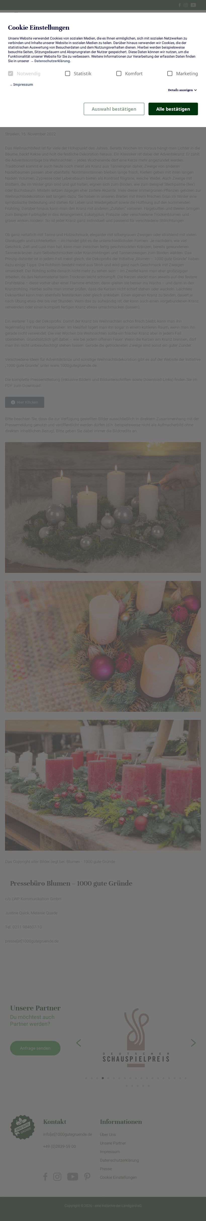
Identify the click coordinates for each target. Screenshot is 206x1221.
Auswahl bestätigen (114, 109)
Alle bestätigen (173, 109)
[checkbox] (10, 73)
